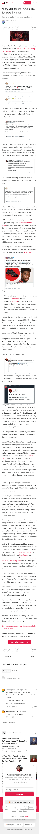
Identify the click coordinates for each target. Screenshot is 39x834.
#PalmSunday (15, 298)
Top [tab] (4, 733)
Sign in (35, 3)
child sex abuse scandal (22, 552)
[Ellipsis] (36, 689)
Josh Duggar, (24, 555)
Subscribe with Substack (21, 802)
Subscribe (27, 3)
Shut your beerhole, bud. (10, 746)
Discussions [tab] (17, 733)
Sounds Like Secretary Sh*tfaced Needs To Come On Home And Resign (14, 741)
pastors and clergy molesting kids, (19, 559)
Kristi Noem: (29, 252)
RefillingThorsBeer (12, 690)
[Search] (35, 733)
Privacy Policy (23, 811)
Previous (8, 657)
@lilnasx (15, 301)
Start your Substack (14, 825)
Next (32, 657)
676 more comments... (9, 723)
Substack (10, 830)
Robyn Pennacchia (12, 21)
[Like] (4, 28)
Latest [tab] (9, 733)
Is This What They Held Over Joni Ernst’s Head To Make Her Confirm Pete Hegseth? (14, 758)
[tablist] (10, 671)
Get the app (29, 825)
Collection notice (19, 819)
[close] (33, 766)
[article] (19, 744)
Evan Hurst (13, 748)
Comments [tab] (6, 671)
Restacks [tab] (15, 671)
